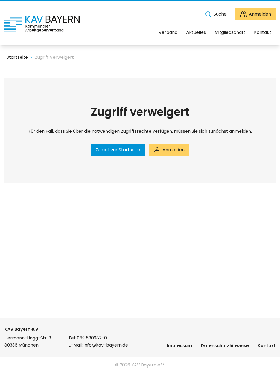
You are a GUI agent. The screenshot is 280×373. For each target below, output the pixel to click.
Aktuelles (196, 32)
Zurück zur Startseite (117, 150)
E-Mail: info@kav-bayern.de (98, 345)
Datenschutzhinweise (225, 345)
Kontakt (262, 32)
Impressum (179, 345)
